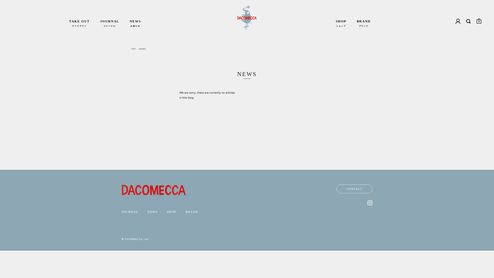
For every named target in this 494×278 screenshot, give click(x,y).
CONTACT (354, 189)
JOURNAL (109, 23)
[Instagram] (369, 204)
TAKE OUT (79, 23)
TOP (133, 49)
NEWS (135, 23)
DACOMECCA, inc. (137, 239)
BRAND (364, 23)
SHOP (341, 23)
